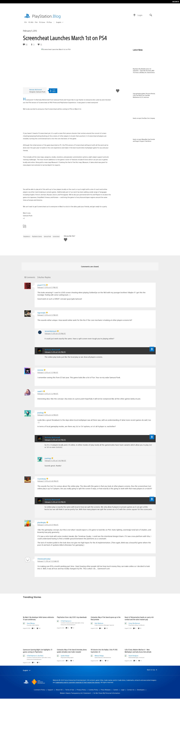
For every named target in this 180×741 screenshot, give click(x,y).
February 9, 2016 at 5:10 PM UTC (47, 372)
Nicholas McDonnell (35, 89)
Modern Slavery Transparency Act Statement (75, 693)
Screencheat (56, 236)
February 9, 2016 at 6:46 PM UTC (47, 481)
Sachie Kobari (65, 655)
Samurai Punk (47, 236)
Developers (141, 690)
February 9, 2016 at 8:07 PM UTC (47, 525)
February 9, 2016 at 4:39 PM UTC (55, 333)
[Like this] (38, 628)
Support (50, 690)
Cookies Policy (93, 690)
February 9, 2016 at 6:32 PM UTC (47, 415)
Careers (115, 690)
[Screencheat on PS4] (67, 121)
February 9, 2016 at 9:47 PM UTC (55, 440)
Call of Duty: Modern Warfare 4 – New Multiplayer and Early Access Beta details (138, 651)
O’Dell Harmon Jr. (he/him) (35, 655)
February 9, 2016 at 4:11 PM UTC (47, 287)
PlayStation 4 (26, 236)
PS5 (25, 22)
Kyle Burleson (99, 623)
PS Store (42, 22)
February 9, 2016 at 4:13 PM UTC (47, 315)
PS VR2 (30, 22)
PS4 (36, 22)
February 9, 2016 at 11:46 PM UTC (55, 460)
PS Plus (49, 22)
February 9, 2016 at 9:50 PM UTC (55, 502)
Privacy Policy (81, 690)
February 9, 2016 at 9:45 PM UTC (55, 352)
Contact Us (130, 690)
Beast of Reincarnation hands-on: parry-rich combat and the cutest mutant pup (139, 618)
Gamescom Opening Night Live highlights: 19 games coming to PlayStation (37, 651)
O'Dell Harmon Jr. (66, 621)
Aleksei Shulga (99, 655)
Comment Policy (39, 690)
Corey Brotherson (134, 623)
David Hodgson (133, 655)
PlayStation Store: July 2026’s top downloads (72, 617)
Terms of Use (69, 690)
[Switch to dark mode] (134, 15)
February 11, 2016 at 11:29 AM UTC (48, 561)
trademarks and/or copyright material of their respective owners (77, 682)
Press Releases (106, 690)
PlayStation (46, 16)
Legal (122, 690)
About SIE (59, 690)
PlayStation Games (37, 236)
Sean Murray (31, 623)
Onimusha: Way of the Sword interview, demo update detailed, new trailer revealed (72, 651)
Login (140, 15)
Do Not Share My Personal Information (106, 693)
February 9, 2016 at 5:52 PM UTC (47, 394)
